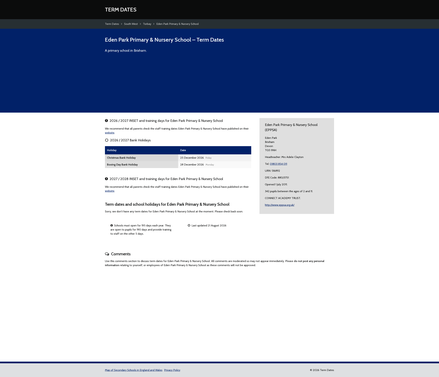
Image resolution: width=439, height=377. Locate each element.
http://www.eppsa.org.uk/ (279, 205)
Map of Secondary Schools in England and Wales (133, 370)
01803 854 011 (278, 163)
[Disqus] (219, 313)
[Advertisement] (219, 84)
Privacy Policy (172, 370)
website (109, 132)
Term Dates (121, 9)
